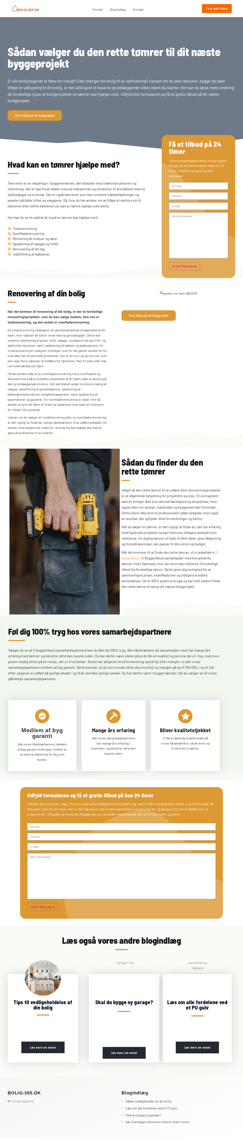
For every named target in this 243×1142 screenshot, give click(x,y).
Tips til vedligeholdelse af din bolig (43, 1005)
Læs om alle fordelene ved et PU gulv (197, 1005)
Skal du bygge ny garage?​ (124, 1002)
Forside (97, 9)
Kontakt (138, 9)
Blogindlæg (118, 9)
